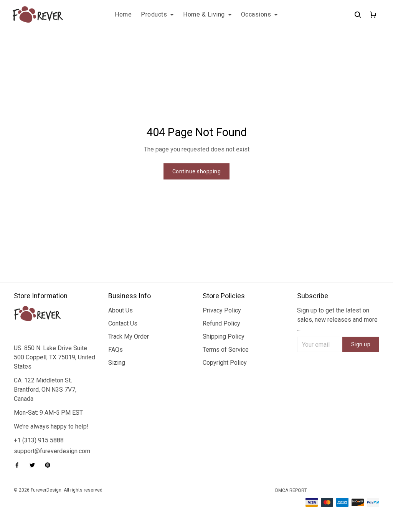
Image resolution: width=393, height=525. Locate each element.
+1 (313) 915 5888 (39, 440)
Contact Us (122, 323)
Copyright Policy (225, 362)
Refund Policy (221, 323)
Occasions (256, 14)
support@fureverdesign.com (52, 451)
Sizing (116, 362)
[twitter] (34, 465)
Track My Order (128, 336)
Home (123, 14)
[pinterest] (50, 465)
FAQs (115, 349)
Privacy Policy (222, 310)
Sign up (361, 344)
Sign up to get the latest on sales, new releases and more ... (337, 319)
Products (154, 14)
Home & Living (204, 14)
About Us (120, 310)
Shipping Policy (223, 336)
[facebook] (19, 465)
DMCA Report (291, 490)
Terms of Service (226, 349)
